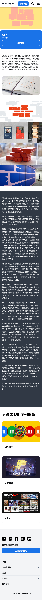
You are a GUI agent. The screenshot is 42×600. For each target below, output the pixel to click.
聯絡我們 (23, 3)
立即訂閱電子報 (21, 550)
